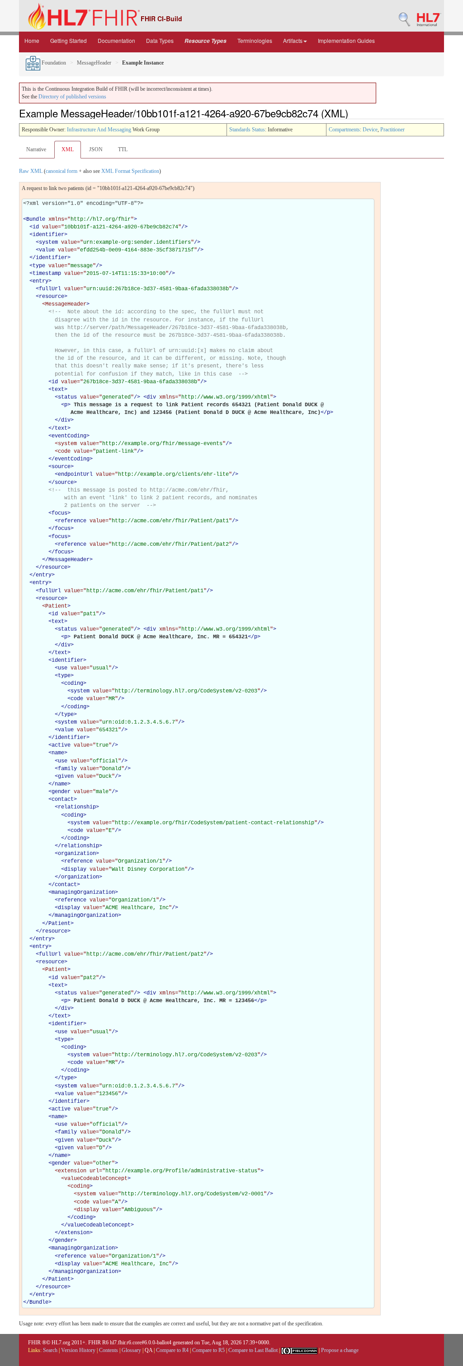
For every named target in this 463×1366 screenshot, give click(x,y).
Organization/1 (140, 861)
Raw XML (31, 171)
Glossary (131, 1350)
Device (370, 129)
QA (148, 1350)
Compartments (344, 129)
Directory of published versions (72, 96)
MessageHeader (94, 63)
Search (50, 1350)
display (75, 869)
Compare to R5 (208, 1350)
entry (40, 281)
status (67, 397)
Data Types (160, 40)
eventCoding (69, 436)
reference (72, 521)
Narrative (36, 149)
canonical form (61, 171)
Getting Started (68, 40)
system (48, 242)
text (58, 389)
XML (67, 149)
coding (73, 683)
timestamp (47, 273)
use (62, 668)
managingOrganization (83, 892)
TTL (123, 149)
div (151, 397)
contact (63, 799)
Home (31, 40)
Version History (78, 1350)
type (39, 266)
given (66, 776)
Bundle (35, 219)
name (58, 753)
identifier (48, 235)
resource (51, 296)
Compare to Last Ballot (253, 1350)
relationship (77, 807)
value (47, 250)
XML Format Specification (130, 171)
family (67, 769)
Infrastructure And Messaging (99, 129)
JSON (96, 149)
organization (77, 853)
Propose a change (340, 1350)
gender (61, 792)
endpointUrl (75, 474)
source (61, 467)
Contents (108, 1350)
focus (59, 513)
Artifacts (292, 40)
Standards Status (247, 129)
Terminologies (254, 40)
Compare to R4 (172, 1350)
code (77, 699)
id (36, 227)
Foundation (53, 63)
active (61, 745)
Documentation (116, 40)
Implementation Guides (346, 40)
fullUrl (50, 289)
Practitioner (392, 129)
